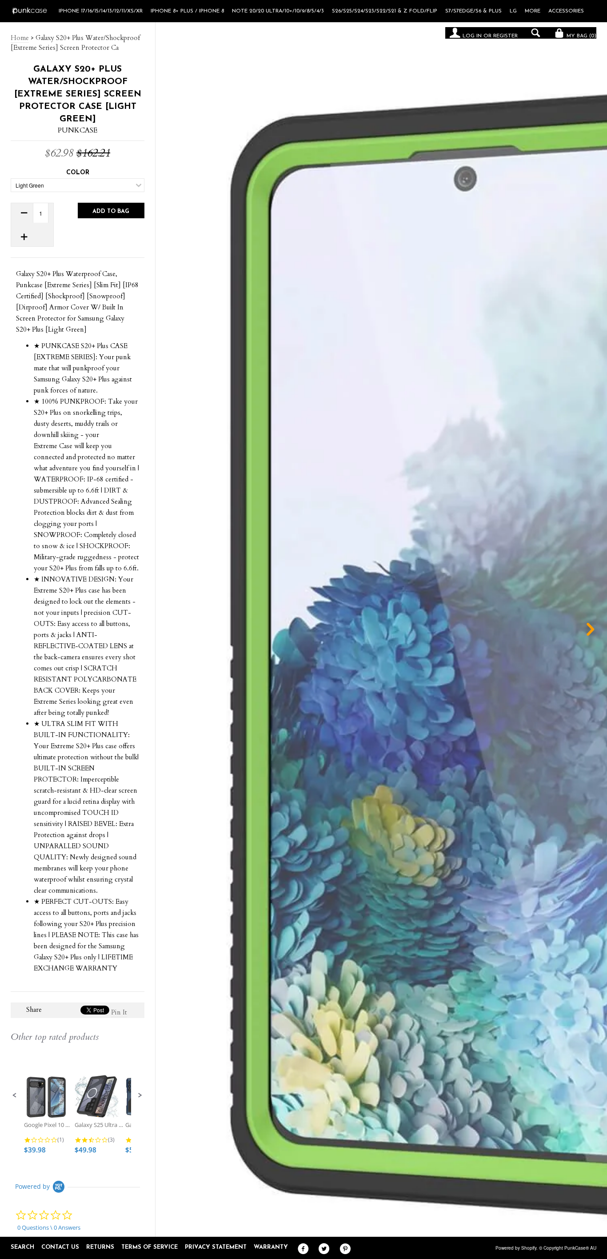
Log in (472, 36)
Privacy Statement (216, 1247)
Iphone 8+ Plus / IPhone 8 (187, 11)
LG (513, 11)
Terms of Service (149, 1247)
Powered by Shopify (515, 1248)
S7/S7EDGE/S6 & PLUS (473, 11)
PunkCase (77, 130)
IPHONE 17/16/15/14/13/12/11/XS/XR (101, 11)
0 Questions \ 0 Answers (48, 1227)
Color (77, 172)
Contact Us (60, 1247)
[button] (15, 1095)
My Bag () (580, 36)
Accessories (566, 11)
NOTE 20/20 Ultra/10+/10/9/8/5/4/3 (278, 11)
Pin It (119, 1012)
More (532, 11)
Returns (100, 1247)
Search (22, 1247)
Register (505, 36)
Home (20, 37)
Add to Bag (110, 211)
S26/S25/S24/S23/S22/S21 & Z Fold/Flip (384, 11)
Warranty (271, 1247)
